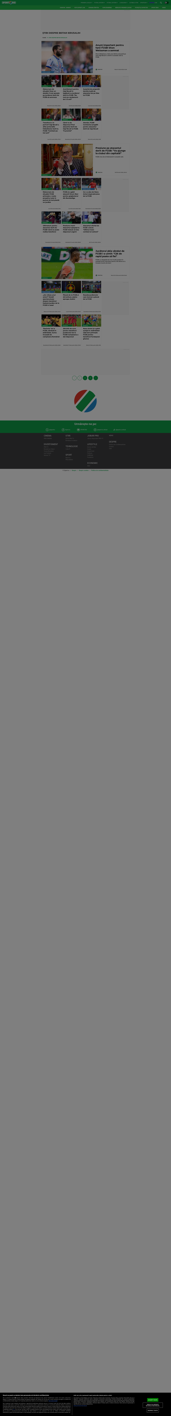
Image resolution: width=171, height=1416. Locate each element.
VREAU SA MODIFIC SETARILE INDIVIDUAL (153, 1405)
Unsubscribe (85, 485)
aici (14, 1409)
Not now (91, 481)
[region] (85, 1404)
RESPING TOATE (153, 1410)
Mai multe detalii (53, 1400)
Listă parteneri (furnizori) (80, 1405)
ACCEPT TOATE (152, 1400)
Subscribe (80, 481)
